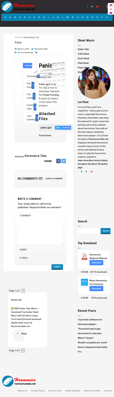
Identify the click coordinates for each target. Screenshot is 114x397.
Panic (18, 42)
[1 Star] (15, 37)
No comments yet (25, 52)
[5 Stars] (23, 37)
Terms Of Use (55, 391)
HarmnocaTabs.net (98, 139)
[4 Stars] (21, 37)
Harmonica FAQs (92, 391)
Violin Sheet (84, 72)
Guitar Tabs (17, 300)
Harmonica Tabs (41, 49)
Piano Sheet (84, 67)
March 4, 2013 (23, 49)
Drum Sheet (83, 58)
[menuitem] (111, 13)
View (58, 128)
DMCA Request (72, 391)
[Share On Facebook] (58, 161)
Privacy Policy (38, 391)
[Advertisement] (94, 197)
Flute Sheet (83, 63)
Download (28, 65)
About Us (22, 391)
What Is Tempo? (86, 338)
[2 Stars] (17, 37)
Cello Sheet (83, 54)
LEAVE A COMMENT (54, 179)
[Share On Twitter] (63, 161)
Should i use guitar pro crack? (92, 342)
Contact (108, 391)
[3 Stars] (19, 37)
